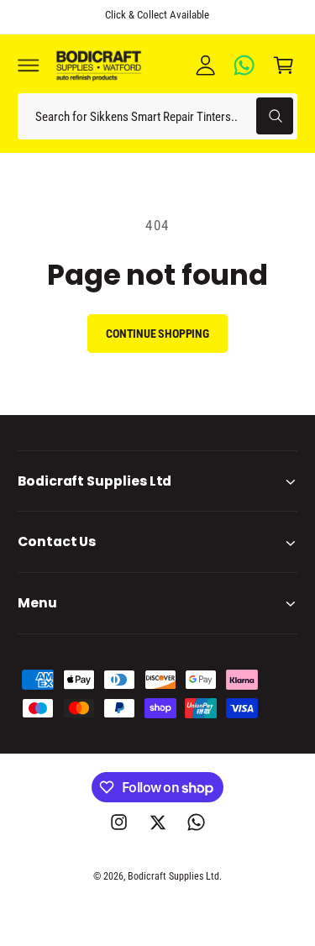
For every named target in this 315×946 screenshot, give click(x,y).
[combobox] (157, 116)
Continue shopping (157, 333)
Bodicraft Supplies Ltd (173, 876)
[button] (28, 64)
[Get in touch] (244, 64)
